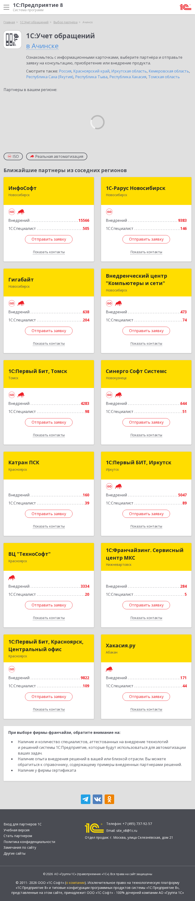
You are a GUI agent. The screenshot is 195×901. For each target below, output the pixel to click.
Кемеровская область (169, 71)
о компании (75, 882)
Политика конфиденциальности (29, 841)
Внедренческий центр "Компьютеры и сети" (136, 279)
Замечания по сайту (20, 847)
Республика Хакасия (127, 76)
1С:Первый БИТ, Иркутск (138, 462)
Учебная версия (16, 830)
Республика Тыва (91, 76)
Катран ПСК (23, 462)
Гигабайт (21, 279)
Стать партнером (18, 835)
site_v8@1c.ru (126, 830)
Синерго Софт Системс (136, 371)
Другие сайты (14, 853)
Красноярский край (91, 71)
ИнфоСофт (22, 188)
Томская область (164, 76)
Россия (65, 71)
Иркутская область (129, 71)
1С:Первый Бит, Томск (37, 371)
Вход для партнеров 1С (23, 824)
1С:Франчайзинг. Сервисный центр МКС (145, 554)
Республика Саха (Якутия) (49, 76)
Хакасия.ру (120, 645)
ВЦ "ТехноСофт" (29, 554)
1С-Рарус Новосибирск (135, 188)
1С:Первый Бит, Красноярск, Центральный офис (45, 645)
